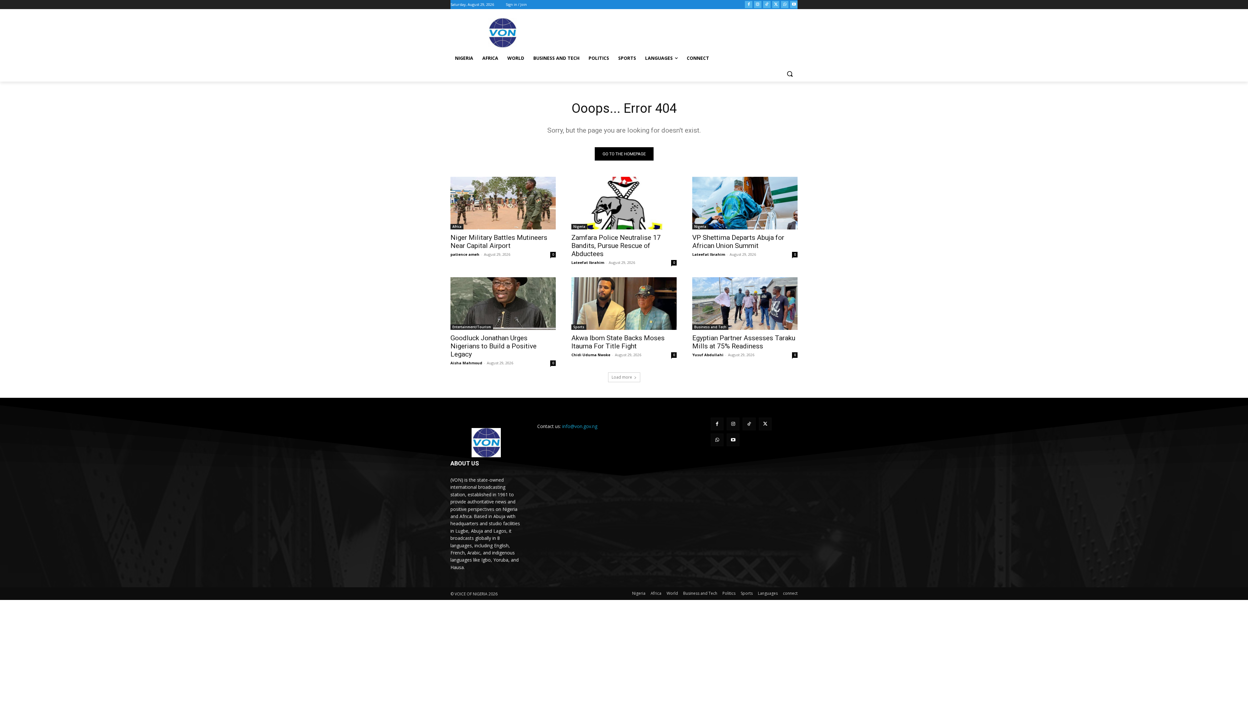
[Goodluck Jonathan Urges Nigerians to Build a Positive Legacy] (503, 303)
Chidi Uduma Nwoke (590, 354)
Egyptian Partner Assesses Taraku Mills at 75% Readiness (743, 342)
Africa (457, 226)
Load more (622, 377)
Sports (578, 327)
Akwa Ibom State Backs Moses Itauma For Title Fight (618, 342)
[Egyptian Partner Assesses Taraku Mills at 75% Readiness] (745, 303)
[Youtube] (794, 4)
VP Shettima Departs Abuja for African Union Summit (738, 242)
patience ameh (464, 254)
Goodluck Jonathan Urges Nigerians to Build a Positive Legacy (493, 346)
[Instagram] (757, 4)
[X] (776, 4)
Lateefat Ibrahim (587, 262)
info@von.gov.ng (579, 426)
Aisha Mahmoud (466, 362)
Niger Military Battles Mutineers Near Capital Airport (498, 242)
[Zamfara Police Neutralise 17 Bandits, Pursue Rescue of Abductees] (624, 203)
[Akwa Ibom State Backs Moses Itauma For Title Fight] (624, 303)
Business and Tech (710, 327)
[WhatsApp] (784, 4)
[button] (790, 74)
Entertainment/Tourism (471, 327)
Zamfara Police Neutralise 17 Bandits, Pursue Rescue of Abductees (616, 246)
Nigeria (579, 226)
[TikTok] (767, 4)
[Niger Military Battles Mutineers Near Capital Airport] (503, 203)
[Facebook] (748, 4)
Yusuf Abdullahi (707, 354)
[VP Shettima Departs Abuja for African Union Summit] (745, 203)
